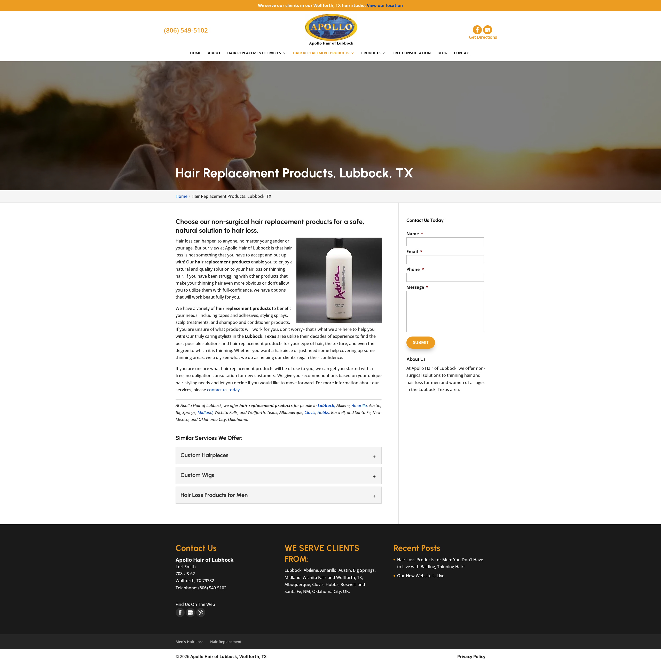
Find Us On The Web (195, 604)
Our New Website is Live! (421, 576)
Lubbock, (326, 405)
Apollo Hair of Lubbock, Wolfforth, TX (228, 656)
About (214, 53)
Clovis (309, 412)
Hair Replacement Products (321, 53)
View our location (385, 5)
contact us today (223, 390)
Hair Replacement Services (254, 53)
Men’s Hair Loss (189, 641)
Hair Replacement (226, 641)
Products (371, 53)
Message (417, 287)
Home (195, 53)
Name (414, 234)
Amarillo (359, 405)
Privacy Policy (471, 656)
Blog (442, 53)
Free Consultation (411, 53)
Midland (205, 412)
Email (414, 251)
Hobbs (323, 412)
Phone (415, 269)
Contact (462, 53)
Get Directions (483, 37)
